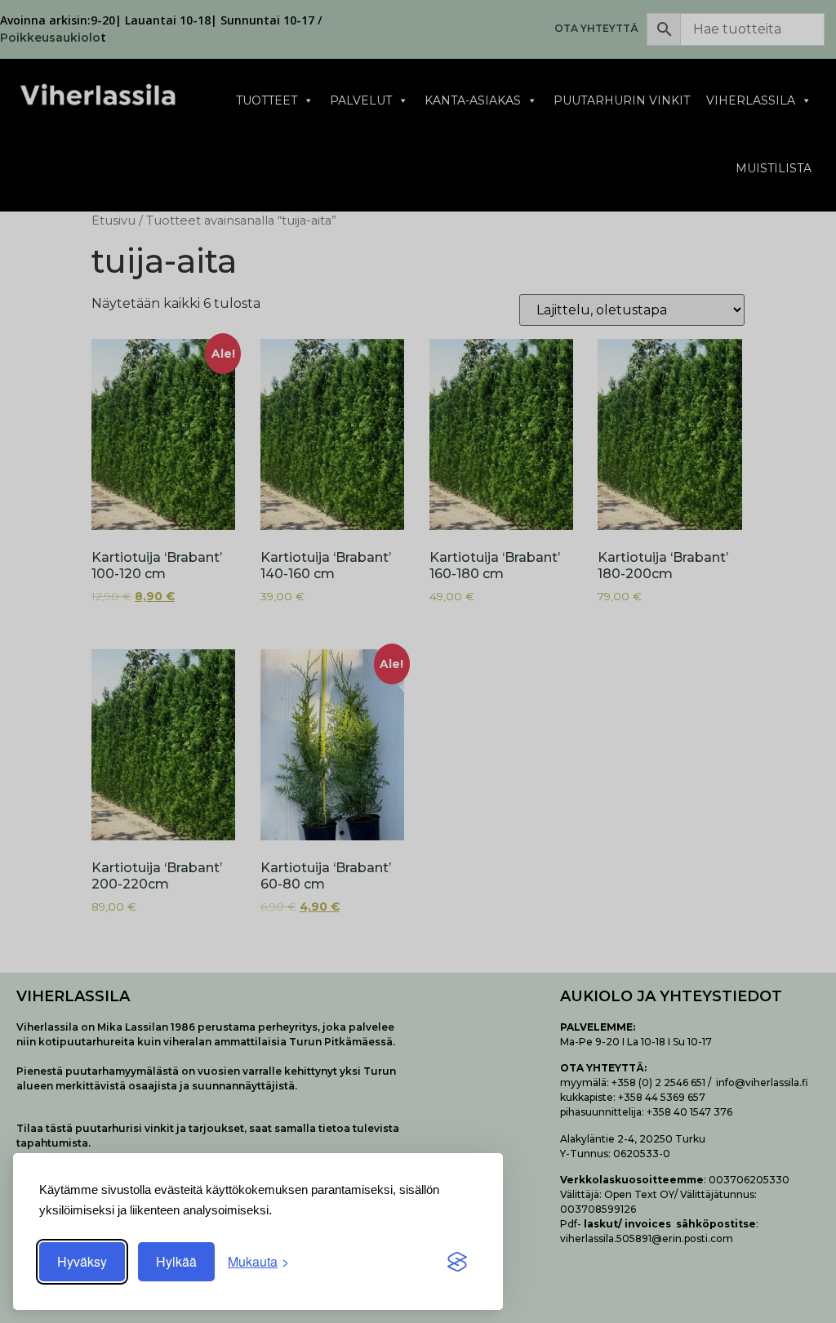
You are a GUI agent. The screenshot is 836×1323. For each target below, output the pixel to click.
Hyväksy (82, 1261)
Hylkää (176, 1261)
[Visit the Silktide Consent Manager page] (457, 1261)
